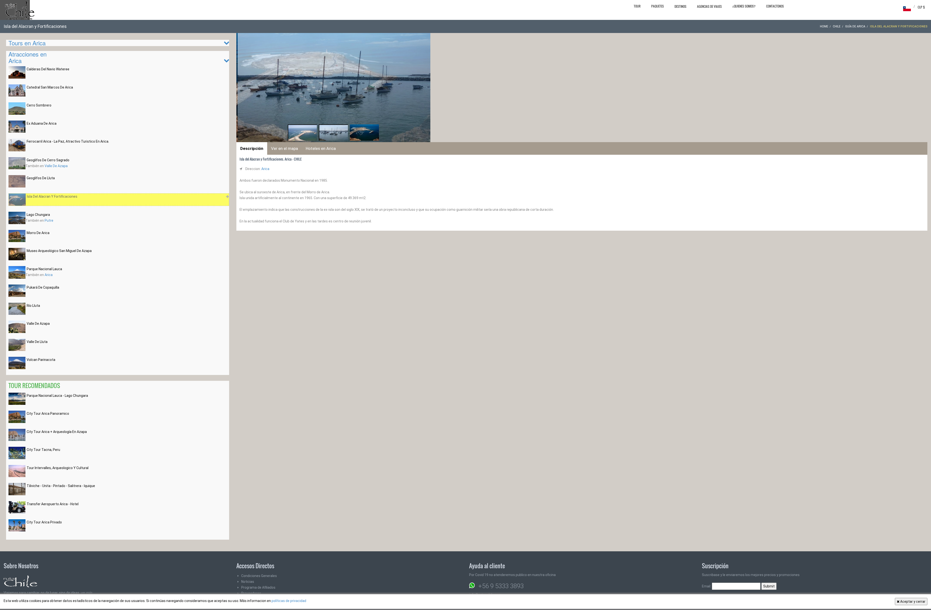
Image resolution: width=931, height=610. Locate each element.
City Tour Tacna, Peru (43, 450)
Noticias (247, 582)
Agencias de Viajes (709, 6)
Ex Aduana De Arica (41, 123)
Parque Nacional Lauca (44, 269)
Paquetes (657, 6)
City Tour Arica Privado (44, 522)
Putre (49, 220)
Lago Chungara (38, 215)
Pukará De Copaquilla (43, 287)
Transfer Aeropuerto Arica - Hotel (53, 504)
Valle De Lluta (37, 342)
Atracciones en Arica (27, 57)
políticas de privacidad (289, 601)
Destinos (680, 6)
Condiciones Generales (259, 576)
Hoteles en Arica (321, 148)
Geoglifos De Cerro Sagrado (48, 160)
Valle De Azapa (56, 166)
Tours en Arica (27, 43)
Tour (637, 6)
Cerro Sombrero (39, 105)
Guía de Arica (855, 26)
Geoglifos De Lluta (41, 178)
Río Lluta (33, 306)
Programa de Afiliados (258, 587)
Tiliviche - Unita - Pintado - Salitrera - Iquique (61, 486)
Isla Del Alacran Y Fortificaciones (52, 196)
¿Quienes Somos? (743, 6)
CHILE (837, 26)
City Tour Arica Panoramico (48, 413)
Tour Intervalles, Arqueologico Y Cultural (57, 468)
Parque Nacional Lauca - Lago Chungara (57, 396)
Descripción (251, 148)
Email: (707, 586)
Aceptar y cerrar (912, 601)
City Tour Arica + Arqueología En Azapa (57, 432)
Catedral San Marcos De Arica (50, 87)
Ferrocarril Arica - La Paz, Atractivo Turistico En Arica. (68, 141)
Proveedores (251, 593)
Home (824, 26)
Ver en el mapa (284, 148)
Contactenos (775, 6)
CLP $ (921, 7)
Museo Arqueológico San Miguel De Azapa (59, 251)
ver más (86, 593)
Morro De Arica (38, 233)
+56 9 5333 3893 (501, 586)
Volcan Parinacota (41, 360)
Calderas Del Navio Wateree (48, 69)
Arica (49, 275)
